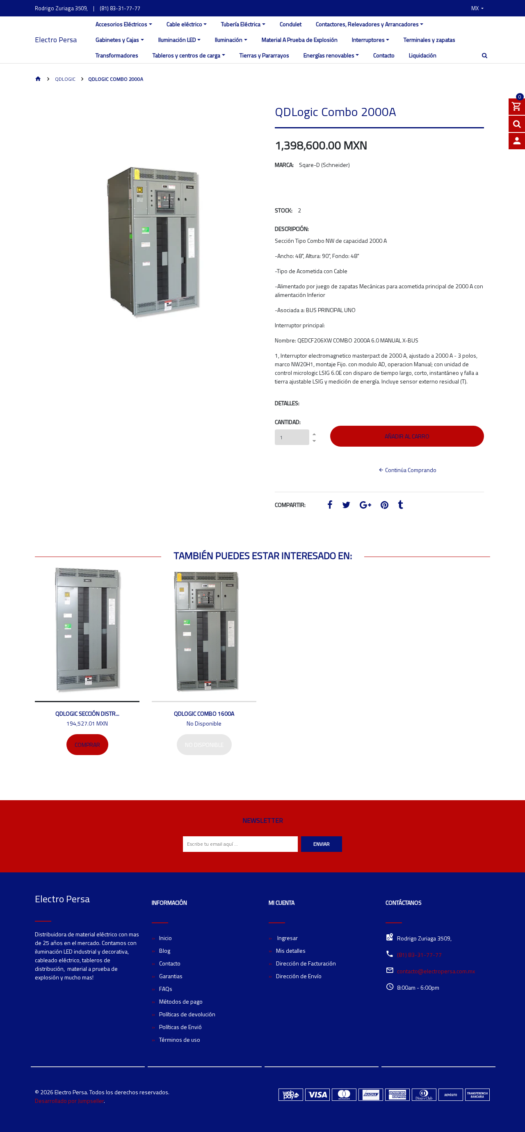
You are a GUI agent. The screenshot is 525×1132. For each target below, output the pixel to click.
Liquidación (422, 55)
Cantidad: (288, 422)
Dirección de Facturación (306, 963)
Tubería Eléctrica (240, 24)
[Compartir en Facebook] (330, 506)
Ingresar (287, 937)
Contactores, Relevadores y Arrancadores (367, 24)
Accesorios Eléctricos (121, 24)
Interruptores (368, 39)
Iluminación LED (177, 39)
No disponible (204, 744)
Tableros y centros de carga (186, 55)
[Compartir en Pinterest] (384, 506)
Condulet (290, 24)
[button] (477, 8)
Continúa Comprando (410, 470)
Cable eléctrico (184, 24)
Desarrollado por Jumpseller (69, 1100)
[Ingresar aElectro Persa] (517, 141)
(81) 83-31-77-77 (120, 8)
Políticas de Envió (180, 1026)
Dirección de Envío (299, 976)
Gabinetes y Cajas (117, 39)
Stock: (283, 210)
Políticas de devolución (187, 1014)
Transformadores (117, 55)
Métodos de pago (181, 1001)
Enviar (321, 844)
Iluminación (228, 39)
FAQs (165, 988)
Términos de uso (179, 1039)
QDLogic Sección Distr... (87, 713)
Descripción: (292, 228)
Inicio (165, 937)
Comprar (87, 744)
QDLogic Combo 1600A (204, 713)
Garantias (171, 976)
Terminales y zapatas (429, 39)
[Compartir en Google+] (365, 506)
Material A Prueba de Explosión (300, 39)
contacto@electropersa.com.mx (436, 971)
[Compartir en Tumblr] (400, 506)
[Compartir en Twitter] (346, 506)
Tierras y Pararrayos (264, 55)
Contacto (384, 55)
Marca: (284, 164)
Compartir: (290, 504)
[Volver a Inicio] (38, 79)
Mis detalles (291, 950)
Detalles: (287, 403)
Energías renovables (329, 55)
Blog (164, 950)
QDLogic (64, 79)
